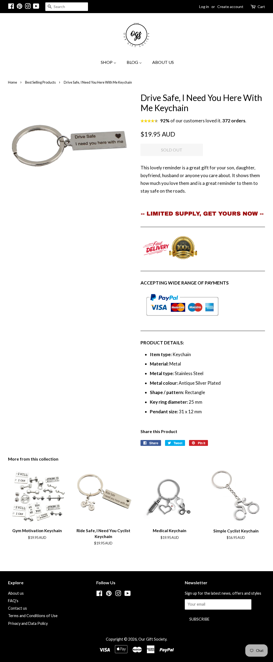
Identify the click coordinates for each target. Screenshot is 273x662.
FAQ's (13, 600)
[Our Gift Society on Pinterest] (19, 7)
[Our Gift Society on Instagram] (28, 7)
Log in (204, 6)
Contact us (17, 608)
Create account (230, 6)
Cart (261, 6)
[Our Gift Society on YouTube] (36, 7)
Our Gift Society (152, 639)
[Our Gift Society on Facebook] (11, 7)
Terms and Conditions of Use (33, 615)
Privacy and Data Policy (28, 623)
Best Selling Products (40, 82)
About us (16, 593)
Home (12, 82)
